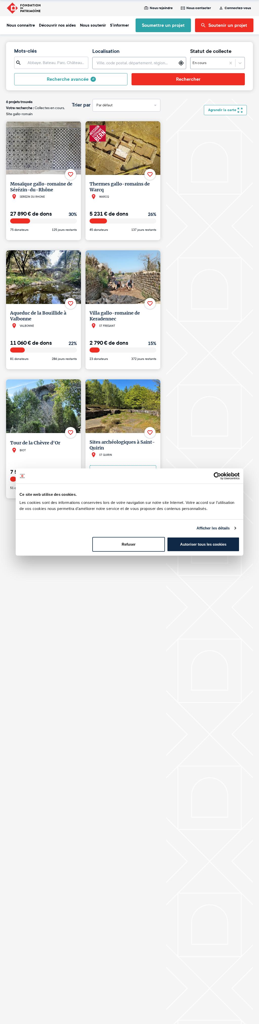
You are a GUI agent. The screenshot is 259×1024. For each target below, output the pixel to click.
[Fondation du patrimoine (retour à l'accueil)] (23, 8)
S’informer (119, 25)
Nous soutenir (93, 25)
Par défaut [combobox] (104, 105)
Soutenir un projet (227, 25)
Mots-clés (25, 51)
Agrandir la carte (222, 110)
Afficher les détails (213, 528)
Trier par (81, 105)
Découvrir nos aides (57, 25)
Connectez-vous (238, 8)
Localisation (106, 51)
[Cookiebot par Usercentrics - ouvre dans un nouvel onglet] (217, 476)
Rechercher (188, 79)
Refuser (129, 544)
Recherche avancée (70, 79)
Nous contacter (198, 8)
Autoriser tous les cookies (203, 544)
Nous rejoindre (161, 8)
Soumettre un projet (163, 25)
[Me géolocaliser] (181, 63)
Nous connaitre (21, 25)
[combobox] (207, 63)
